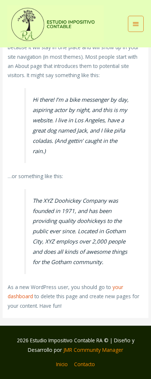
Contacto (84, 364)
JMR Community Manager (93, 349)
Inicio (62, 364)
